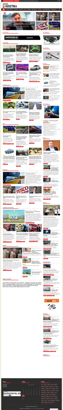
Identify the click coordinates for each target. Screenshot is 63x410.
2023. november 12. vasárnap (8, 109)
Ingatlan (21, 9)
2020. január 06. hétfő (55, 328)
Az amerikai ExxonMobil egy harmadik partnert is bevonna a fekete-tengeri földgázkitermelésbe (54, 89)
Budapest (42, 386)
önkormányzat (50, 402)
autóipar (45, 384)
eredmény (51, 386)
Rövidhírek (48, 326)
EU (54, 386)
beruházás (55, 384)
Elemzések (4, 204)
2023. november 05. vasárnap (21, 193)
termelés (42, 400)
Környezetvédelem (8, 143)
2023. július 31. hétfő (32, 134)
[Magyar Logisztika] (3, 9)
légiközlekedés (53, 394)
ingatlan (48, 390)
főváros (50, 388)
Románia (51, 398)
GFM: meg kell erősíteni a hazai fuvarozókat (27, 0)
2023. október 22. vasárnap (54, 18)
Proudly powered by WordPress (24, 408)
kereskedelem (43, 392)
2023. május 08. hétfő (33, 232)
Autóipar (30, 61)
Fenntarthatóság (9, 9)
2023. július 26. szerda (20, 156)
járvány (57, 390)
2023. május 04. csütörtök (33, 53)
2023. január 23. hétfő (55, 178)
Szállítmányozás (46, 9)
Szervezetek (34, 9)
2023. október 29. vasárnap (20, 109)
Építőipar (17, 146)
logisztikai (46, 394)
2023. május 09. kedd (20, 232)
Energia (4, 143)
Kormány (48, 392)
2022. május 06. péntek (55, 316)
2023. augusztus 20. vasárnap (21, 134)
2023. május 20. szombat (55, 276)
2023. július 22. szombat (35, 269)
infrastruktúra (43, 390)
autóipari (48, 384)
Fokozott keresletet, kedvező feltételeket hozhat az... (41, 16)
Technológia (53, 9)
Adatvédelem (5, 384)
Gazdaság (16, 9)
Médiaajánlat (5, 386)
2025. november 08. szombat (8, 52)
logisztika (42, 394)
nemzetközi (55, 396)
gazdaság (53, 388)
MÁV (52, 396)
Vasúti (23, 79)
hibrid (57, 388)
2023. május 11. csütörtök (55, 287)
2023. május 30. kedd (20, 52)
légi (49, 394)
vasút (46, 400)
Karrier (28, 9)
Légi (16, 119)
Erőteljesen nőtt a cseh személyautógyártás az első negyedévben (53, 82)
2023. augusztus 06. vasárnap (36, 248)
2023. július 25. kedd (35, 258)
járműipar (53, 390)
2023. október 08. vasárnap (7, 133)
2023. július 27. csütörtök (7, 155)
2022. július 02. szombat (55, 250)
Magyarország (48, 396)
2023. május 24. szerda (29, 210)
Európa (57, 386)
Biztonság (33, 81)
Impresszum (5, 385)
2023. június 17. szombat (47, 151)
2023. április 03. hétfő (20, 71)
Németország (43, 398)
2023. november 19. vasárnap (42, 18)
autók (52, 384)
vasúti (49, 400)
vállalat (42, 402)
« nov (23, 398)
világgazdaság (52, 400)
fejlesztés (42, 388)
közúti (56, 392)
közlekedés (52, 392)
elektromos (47, 386)
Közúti (8, 80)
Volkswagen (57, 400)
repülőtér (47, 398)
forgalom (46, 388)
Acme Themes (41, 408)
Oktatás (39, 9)
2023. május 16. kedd (7, 231)
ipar (50, 390)
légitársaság (43, 396)
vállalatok (46, 402)
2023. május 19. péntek (55, 165)
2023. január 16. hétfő (55, 189)
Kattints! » (48, 71)
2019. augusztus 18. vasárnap (48, 344)
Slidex (20, 61)
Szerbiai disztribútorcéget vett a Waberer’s (54, 16)
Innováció (4, 62)
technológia (55, 398)
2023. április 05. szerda (7, 71)
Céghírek (5, 28)
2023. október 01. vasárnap (8, 23)
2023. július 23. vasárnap (33, 155)
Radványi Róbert (5, 232)
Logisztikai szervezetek (29, 222)
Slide (8, 28)
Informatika (4, 80)
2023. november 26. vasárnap (30, 87)
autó (42, 384)
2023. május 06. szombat (55, 230)
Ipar (25, 9)
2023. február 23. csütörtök (33, 71)
